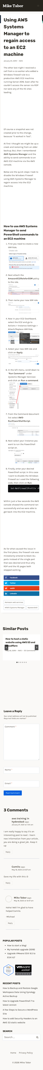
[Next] (36, 647)
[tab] (17, 662)
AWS (21, 61)
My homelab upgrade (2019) (21, 949)
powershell (32, 608)
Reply (8, 852)
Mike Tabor (20, 897)
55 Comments (29, 651)
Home (13, 1052)
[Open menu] (38, 5)
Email (8, 783)
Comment (10, 726)
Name (8, 770)
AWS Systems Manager (14, 608)
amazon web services (14, 602)
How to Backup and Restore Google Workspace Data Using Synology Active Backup (20, 992)
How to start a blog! (16, 945)
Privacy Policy (26, 1052)
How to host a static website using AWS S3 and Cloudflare (20, 642)
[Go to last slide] (6, 647)
